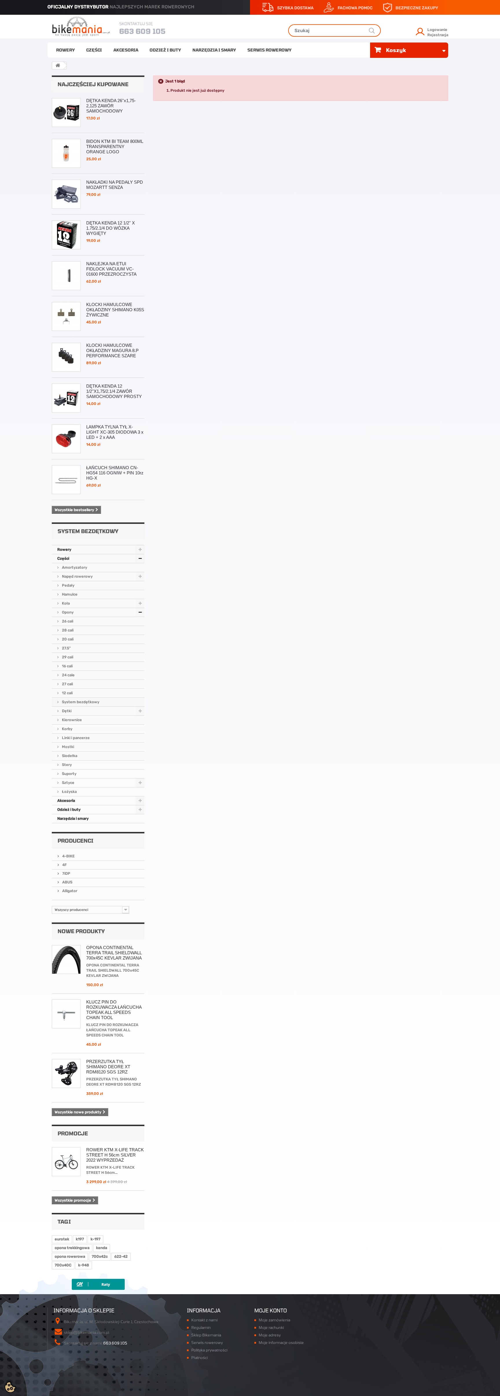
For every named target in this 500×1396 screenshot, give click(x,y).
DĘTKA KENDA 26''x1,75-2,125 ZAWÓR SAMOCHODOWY (111, 105)
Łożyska (69, 791)
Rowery (65, 49)
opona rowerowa (70, 1256)
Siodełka (69, 756)
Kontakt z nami (204, 1320)
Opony (67, 612)
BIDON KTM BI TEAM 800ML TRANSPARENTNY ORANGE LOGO (114, 146)
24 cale (68, 675)
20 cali (67, 639)
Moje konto (270, 1310)
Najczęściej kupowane (93, 84)
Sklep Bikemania (206, 1335)
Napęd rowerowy (77, 576)
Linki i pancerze (75, 738)
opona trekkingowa (72, 1248)
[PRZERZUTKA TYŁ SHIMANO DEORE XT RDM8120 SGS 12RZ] (66, 1073)
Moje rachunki (271, 1327)
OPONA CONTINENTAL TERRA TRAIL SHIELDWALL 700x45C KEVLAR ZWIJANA (114, 952)
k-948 (83, 1265)
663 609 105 (142, 31)
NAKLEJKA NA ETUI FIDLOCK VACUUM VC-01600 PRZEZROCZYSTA (111, 269)
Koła (65, 603)
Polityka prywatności (209, 1350)
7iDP (65, 873)
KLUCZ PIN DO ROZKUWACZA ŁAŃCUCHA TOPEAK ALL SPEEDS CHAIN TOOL (113, 1009)
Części (94, 49)
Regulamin (201, 1327)
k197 (80, 1239)
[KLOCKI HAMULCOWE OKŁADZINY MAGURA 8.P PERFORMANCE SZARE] (66, 357)
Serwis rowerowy (269, 49)
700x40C (63, 1265)
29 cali (67, 657)
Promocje (73, 1133)
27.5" (66, 648)
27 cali (67, 684)
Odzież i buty (165, 49)
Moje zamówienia (274, 1320)
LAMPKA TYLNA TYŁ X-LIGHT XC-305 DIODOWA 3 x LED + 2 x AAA (115, 432)
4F (64, 865)
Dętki (66, 711)
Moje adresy (270, 1335)
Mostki (67, 747)
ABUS (66, 882)
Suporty (68, 773)
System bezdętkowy (80, 702)
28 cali (67, 630)
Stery (66, 765)
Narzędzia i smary (214, 49)
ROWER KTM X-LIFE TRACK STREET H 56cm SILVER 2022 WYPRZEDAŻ (115, 1155)
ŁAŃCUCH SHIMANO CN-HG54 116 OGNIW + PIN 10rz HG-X (115, 472)
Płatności (199, 1357)
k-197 (95, 1239)
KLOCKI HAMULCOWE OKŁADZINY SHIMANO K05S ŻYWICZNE (115, 309)
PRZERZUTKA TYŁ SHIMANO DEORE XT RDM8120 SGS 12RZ (108, 1066)
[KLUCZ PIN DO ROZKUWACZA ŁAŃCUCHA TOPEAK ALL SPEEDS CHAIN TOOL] (66, 1013)
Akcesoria (125, 49)
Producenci (75, 840)
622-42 (121, 1256)
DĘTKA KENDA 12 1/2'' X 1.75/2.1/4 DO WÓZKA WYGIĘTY (110, 228)
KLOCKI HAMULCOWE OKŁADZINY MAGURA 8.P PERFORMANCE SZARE (112, 350)
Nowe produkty (81, 931)
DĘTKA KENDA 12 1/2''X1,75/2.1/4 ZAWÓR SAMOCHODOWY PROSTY (114, 391)
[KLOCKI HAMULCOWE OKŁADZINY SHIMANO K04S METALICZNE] (66, 316)
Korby (66, 729)
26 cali (67, 621)
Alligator (69, 891)
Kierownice (71, 720)
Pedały (67, 585)
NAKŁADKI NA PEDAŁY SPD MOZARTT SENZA (114, 185)
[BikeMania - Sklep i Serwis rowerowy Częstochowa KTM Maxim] (81, 26)
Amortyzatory (74, 567)
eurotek (62, 1239)
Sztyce (67, 782)
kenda (101, 1248)
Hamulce (69, 594)
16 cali (67, 666)
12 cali (67, 693)
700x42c (100, 1256)
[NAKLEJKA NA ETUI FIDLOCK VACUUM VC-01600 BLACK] (66, 275)
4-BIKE (68, 856)
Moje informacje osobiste (281, 1342)
